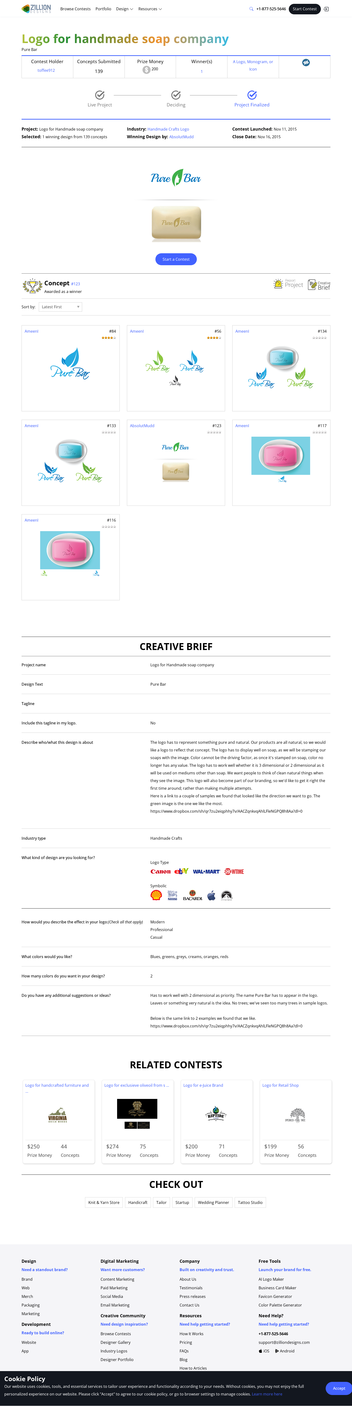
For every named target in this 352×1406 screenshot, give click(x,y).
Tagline (28, 703)
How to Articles (193, 1368)
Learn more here (267, 1394)
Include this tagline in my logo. (49, 723)
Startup (182, 1202)
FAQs (184, 1351)
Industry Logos (114, 1351)
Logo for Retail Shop (280, 1085)
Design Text (32, 684)
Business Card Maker (277, 1288)
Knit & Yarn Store (103, 1202)
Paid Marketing (114, 1288)
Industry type (34, 838)
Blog (183, 1360)
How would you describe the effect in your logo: (82, 922)
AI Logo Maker (271, 1279)
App (25, 1351)
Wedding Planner (213, 1202)
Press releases (193, 1296)
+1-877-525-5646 (271, 8)
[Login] (325, 9)
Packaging (31, 1305)
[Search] (251, 9)
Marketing (31, 1314)
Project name (34, 664)
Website (29, 1342)
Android (287, 1351)
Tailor (161, 1202)
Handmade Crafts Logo (168, 129)
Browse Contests (75, 8)
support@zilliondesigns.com (284, 1342)
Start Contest (305, 8)
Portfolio (103, 8)
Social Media (112, 1296)
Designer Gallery (116, 1342)
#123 (75, 284)
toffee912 (46, 70)
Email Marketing (115, 1305)
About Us (188, 1279)
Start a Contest (176, 259)
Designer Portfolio (117, 1360)
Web (26, 1288)
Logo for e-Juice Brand (203, 1085)
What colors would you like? (47, 956)
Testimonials (191, 1288)
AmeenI (31, 331)
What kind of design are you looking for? (58, 857)
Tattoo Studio (250, 1202)
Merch (27, 1296)
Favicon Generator (275, 1296)
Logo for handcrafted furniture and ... (57, 1088)
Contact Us (189, 1305)
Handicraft (138, 1202)
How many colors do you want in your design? (63, 976)
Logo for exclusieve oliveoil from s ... (136, 1085)
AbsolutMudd (181, 136)
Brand (27, 1279)
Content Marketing (117, 1279)
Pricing (186, 1342)
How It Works (192, 1334)
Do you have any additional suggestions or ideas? (66, 995)
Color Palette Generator (280, 1305)
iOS (265, 1351)
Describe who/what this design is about (57, 742)
